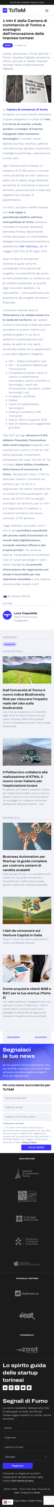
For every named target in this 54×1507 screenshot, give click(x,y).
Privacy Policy (29, 1142)
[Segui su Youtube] (23, 1387)
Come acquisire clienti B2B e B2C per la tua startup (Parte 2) (27, 993)
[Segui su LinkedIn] (5, 1387)
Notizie (7, 45)
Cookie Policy (35, 1500)
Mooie (37, 1492)
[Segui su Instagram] (11, 1387)
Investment (9, 644)
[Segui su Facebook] (17, 1387)
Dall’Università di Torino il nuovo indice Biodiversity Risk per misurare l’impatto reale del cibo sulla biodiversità (25, 699)
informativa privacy (22, 1480)
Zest (16, 1492)
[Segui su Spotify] (29, 1387)
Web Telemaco (28, 246)
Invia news (36, 1147)
